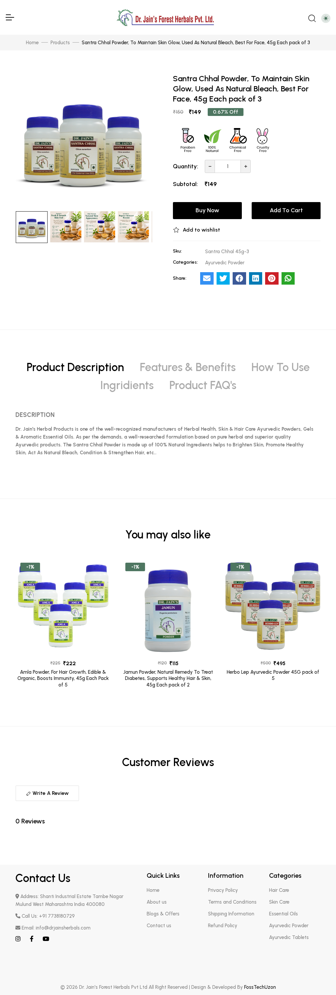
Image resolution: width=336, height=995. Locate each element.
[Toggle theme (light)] (326, 18)
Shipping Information (231, 914)
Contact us (159, 926)
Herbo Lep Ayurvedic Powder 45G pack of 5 (273, 675)
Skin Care (279, 902)
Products (60, 43)
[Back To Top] (318, 977)
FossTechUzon (260, 987)
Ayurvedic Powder (288, 926)
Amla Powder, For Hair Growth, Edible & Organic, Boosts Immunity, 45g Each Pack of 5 (63, 678)
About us (157, 902)
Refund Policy (222, 926)
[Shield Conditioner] (63, 605)
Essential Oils (283, 914)
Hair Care (279, 890)
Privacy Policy (223, 890)
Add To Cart (286, 210)
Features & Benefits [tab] (188, 367)
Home (32, 43)
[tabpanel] (168, 436)
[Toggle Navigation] (9, 17)
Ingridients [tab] (127, 385)
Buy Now (207, 210)
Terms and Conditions (232, 902)
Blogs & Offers (163, 914)
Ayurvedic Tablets (289, 937)
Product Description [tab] (75, 367)
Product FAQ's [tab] (202, 385)
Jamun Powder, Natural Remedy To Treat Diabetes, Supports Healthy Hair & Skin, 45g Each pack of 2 (168, 678)
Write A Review (50, 793)
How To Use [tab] (280, 367)
